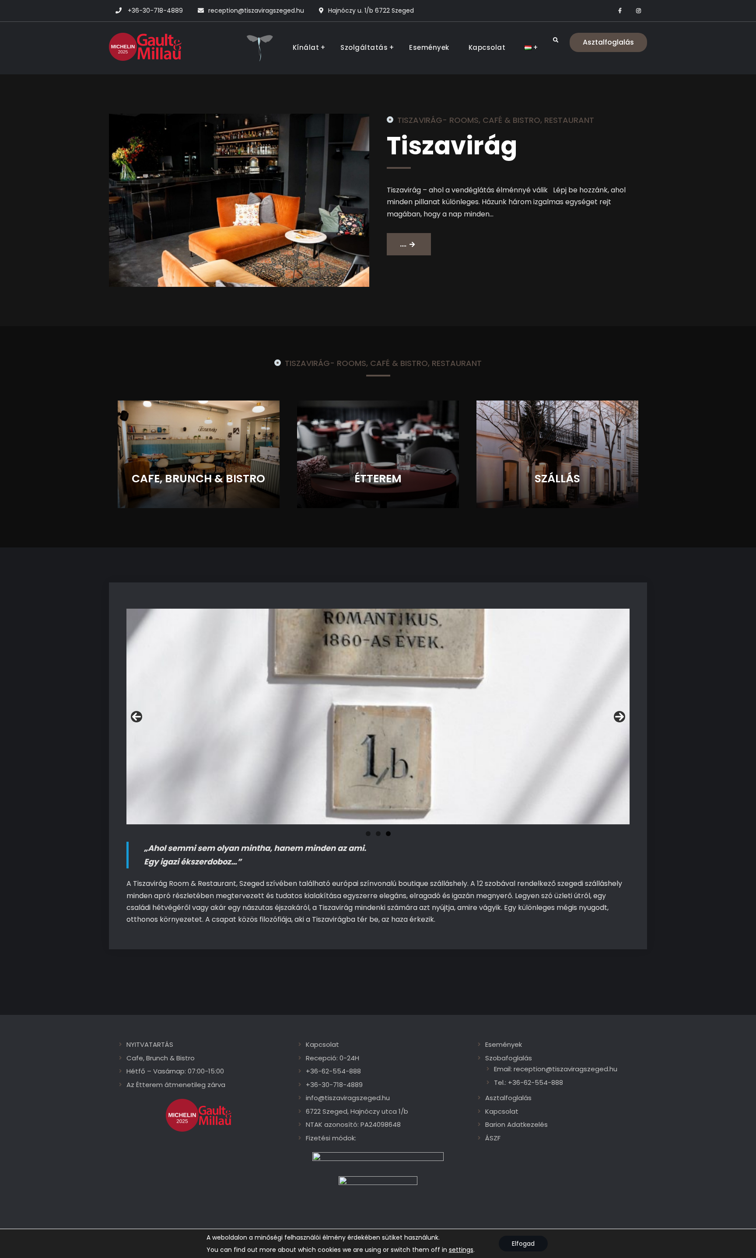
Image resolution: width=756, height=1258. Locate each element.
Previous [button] (136, 716)
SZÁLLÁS (557, 478)
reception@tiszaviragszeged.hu (256, 10)
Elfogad (523, 1243)
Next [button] (619, 716)
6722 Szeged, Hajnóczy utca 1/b (357, 1111)
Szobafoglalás (508, 1058)
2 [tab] (378, 833)
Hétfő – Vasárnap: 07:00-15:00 (175, 1071)
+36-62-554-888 (333, 1071)
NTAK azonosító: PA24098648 (353, 1124)
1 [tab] (368, 833)
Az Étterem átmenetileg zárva (175, 1084)
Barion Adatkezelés (516, 1124)
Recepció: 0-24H (332, 1058)
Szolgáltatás (364, 47)
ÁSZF (492, 1138)
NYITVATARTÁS (149, 1044)
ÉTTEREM (378, 478)
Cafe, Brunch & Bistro (160, 1058)
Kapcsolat (487, 47)
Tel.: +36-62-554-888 (528, 1082)
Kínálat (306, 47)
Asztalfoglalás (608, 42)
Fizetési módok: (331, 1138)
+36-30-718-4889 (155, 10)
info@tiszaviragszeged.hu (348, 1097)
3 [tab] (388, 833)
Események (429, 47)
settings (461, 1250)
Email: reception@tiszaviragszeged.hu (555, 1068)
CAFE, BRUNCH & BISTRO (198, 478)
